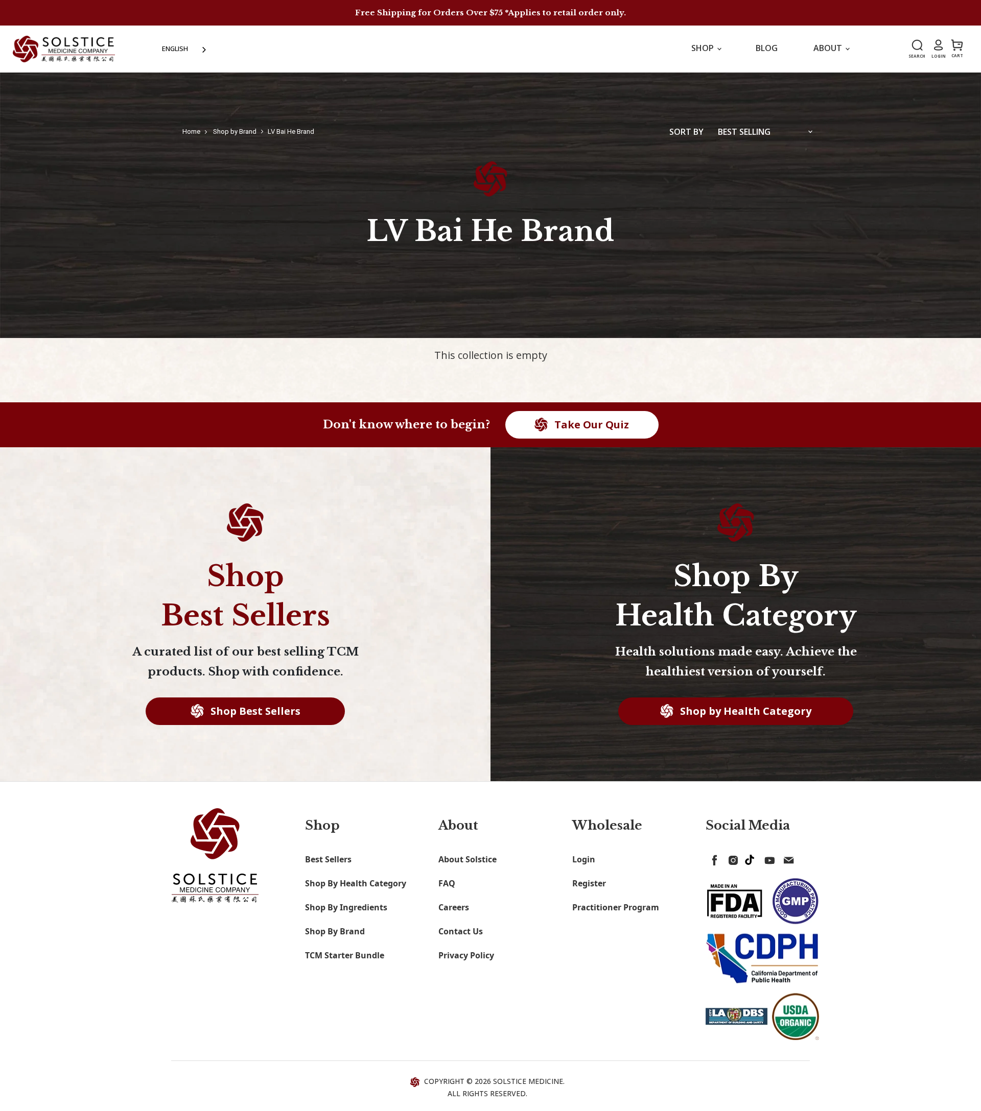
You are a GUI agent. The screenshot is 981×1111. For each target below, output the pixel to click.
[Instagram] (731, 858)
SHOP (703, 48)
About (828, 48)
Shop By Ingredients (346, 907)
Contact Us (460, 931)
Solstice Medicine (528, 1081)
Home (191, 131)
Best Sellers (328, 859)
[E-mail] (786, 858)
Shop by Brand (234, 131)
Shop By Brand (335, 931)
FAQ (446, 883)
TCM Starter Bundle (344, 955)
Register (589, 883)
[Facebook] (713, 858)
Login (583, 859)
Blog (767, 48)
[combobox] (185, 48)
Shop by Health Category (744, 711)
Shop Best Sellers (254, 711)
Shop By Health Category (355, 883)
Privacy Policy (466, 955)
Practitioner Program (615, 907)
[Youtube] (768, 858)
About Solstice (467, 859)
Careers (453, 907)
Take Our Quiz (590, 424)
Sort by (686, 131)
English (175, 48)
